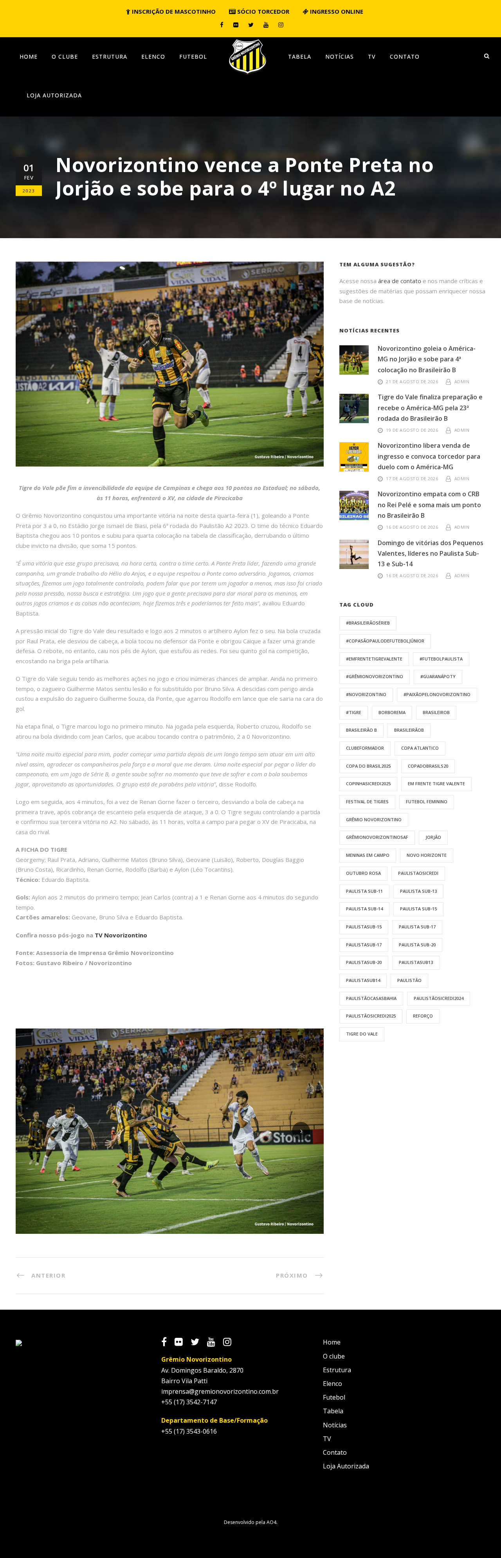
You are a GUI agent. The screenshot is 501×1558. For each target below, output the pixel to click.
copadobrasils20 (428, 766)
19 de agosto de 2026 (412, 430)
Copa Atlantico (420, 748)
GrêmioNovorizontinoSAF (377, 837)
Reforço (423, 1016)
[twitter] (251, 25)
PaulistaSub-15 (364, 927)
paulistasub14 (363, 980)
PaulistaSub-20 (364, 962)
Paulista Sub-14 (364, 909)
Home (29, 56)
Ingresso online (335, 11)
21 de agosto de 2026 (412, 381)
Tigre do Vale (362, 1034)
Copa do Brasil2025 (368, 766)
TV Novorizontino (121, 935)
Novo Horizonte (427, 855)
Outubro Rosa (363, 873)
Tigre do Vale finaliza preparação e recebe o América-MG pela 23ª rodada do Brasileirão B (430, 407)
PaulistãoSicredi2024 (438, 998)
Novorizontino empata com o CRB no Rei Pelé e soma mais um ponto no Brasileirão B (429, 504)
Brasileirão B (361, 730)
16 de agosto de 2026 (412, 527)
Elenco (153, 56)
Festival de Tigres (367, 801)
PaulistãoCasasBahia (371, 998)
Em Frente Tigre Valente (436, 783)
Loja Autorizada (54, 95)
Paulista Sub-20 (417, 945)
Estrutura (109, 56)
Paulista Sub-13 (418, 891)
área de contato (399, 281)
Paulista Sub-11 (364, 891)
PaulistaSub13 (416, 962)
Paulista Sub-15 (418, 909)
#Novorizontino (366, 694)
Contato (405, 56)
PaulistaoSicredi (418, 873)
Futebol (193, 56)
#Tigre (353, 712)
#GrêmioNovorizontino (374, 676)
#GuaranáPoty (438, 676)
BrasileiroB (436, 712)
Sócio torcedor (262, 11)
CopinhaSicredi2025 (368, 783)
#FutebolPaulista (441, 659)
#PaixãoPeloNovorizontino (437, 694)
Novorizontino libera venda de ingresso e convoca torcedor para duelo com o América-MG (429, 456)
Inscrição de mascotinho (173, 11)
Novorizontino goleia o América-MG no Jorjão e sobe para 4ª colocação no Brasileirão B (427, 359)
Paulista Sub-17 (417, 927)
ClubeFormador (365, 748)
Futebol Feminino (426, 801)
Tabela (299, 56)
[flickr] (235, 25)
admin (462, 381)
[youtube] (266, 25)
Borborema (391, 712)
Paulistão (409, 980)
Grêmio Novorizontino (374, 819)
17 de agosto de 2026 (412, 478)
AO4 (271, 1522)
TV (372, 56)
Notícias (339, 56)
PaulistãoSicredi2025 (371, 1016)
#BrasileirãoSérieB (368, 623)
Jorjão (433, 837)
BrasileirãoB (409, 730)
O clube (65, 56)
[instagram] (280, 25)
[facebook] (221, 25)
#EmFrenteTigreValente (374, 659)
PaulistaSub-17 (364, 945)
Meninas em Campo (367, 855)
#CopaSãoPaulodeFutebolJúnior (385, 641)
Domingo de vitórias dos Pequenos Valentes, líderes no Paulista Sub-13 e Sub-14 (430, 553)
